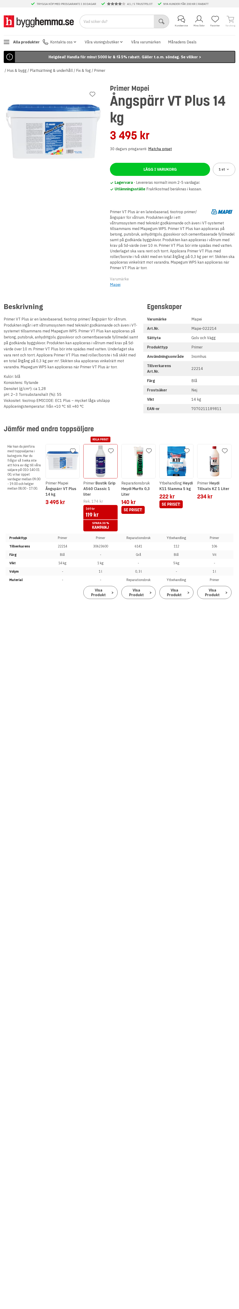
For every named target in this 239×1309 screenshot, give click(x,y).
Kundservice (181, 25)
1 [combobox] (222, 169)
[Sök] (161, 21)
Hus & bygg (17, 70)
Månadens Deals (182, 42)
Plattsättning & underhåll (51, 70)
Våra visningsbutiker (102, 42)
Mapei (115, 284)
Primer (99, 70)
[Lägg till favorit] (92, 94)
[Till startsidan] (39, 21)
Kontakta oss (61, 42)
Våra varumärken (146, 42)
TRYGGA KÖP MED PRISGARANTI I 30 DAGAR (66, 3)
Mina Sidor (199, 25)
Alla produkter (26, 42)
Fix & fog (83, 70)
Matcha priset (160, 148)
